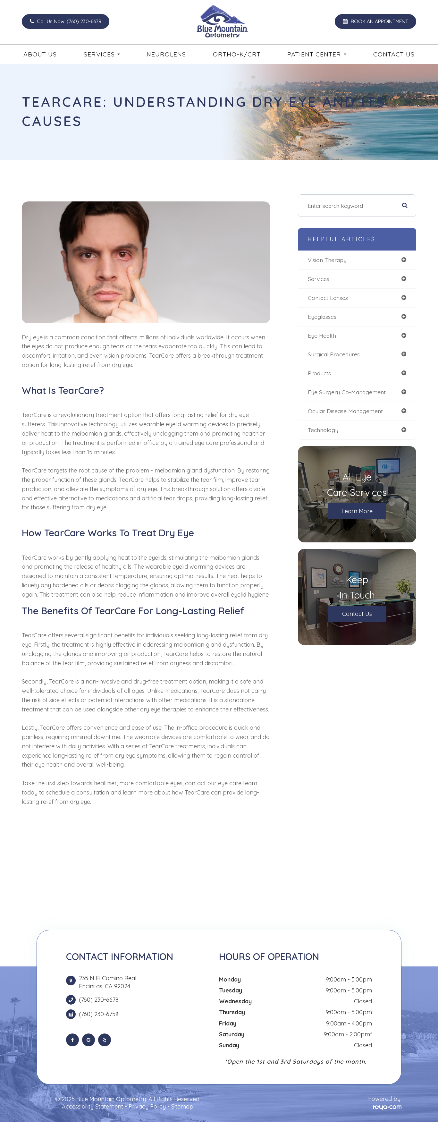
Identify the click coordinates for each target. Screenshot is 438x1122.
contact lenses (328, 297)
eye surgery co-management (347, 391)
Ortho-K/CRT (237, 54)
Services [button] (99, 54)
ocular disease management (345, 410)
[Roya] (387, 1106)
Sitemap (182, 1106)
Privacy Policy (147, 1106)
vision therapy (327, 259)
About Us (40, 54)
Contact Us (394, 54)
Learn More (357, 511)
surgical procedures (334, 354)
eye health (322, 335)
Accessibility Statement (92, 1106)
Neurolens (166, 54)
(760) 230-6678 (99, 1000)
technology (323, 429)
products (319, 373)
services (318, 278)
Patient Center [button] (314, 54)
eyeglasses (322, 316)
